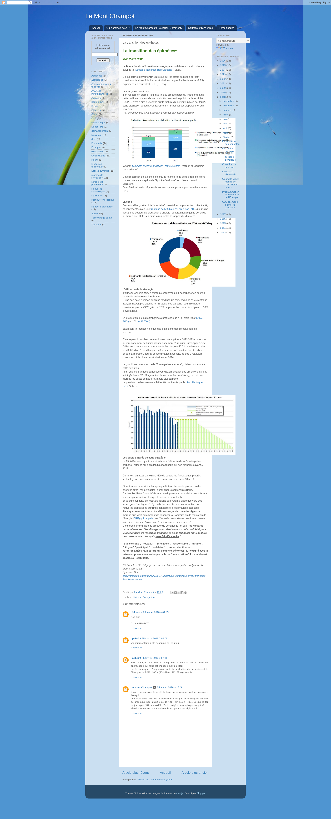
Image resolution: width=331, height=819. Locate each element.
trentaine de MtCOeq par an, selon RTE (173, 209)
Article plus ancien (195, 772)
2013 (223, 232)
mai (225, 123)
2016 (223, 219)
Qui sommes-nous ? (117, 27)
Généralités (97, 151)
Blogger (201, 793)
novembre (229, 105)
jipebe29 (136, 638)
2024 (223, 70)
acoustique (97, 80)
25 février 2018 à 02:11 (154, 658)
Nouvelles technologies (98, 190)
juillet (226, 114)
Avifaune (96, 98)
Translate (228, 48)
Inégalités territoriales (97, 165)
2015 (223, 223)
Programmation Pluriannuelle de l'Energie (230, 195)
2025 (223, 65)
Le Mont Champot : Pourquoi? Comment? (158, 27)
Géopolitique (98, 155)
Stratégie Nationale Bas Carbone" (154, 69)
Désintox (96, 135)
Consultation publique (229, 165)
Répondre (136, 628)
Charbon (96, 110)
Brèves (95, 106)
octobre (227, 110)
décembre (229, 101)
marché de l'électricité (97, 176)
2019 (223, 92)
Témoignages (226, 27)
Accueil (96, 27)
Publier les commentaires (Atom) (155, 779)
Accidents (96, 75)
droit (93, 139)
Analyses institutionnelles (99, 92)
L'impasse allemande (229, 173)
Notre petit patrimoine (97, 183)
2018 (223, 97)
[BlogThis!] (175, 592)
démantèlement (99, 131)
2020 (223, 88)
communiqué (98, 122)
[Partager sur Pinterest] (185, 592)
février (226, 137)
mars (226, 132)
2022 (223, 79)
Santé (94, 213)
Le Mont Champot (110, 15)
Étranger (96, 147)
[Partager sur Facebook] (182, 592)
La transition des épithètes (230, 142)
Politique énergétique (144, 597)
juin (225, 119)
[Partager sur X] (178, 592)
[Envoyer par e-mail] (172, 592)
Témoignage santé (101, 217)
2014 (223, 228)
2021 (223, 83)
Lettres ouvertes (100, 171)
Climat (94, 114)
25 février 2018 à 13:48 (170, 687)
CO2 (93, 118)
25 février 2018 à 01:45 (156, 612)
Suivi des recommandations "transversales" (156, 166)
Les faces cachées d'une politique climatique (229, 154)
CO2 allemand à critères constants (230, 205)
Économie (96, 143)
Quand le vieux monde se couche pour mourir (230, 183)
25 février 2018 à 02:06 (154, 638)
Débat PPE (97, 126)
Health (94, 160)
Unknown (136, 612)
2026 (223, 60)
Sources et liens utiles (200, 27)
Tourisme (96, 224)
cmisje (179, 793)
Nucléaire (96, 195)
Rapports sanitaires (102, 206)
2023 (223, 74)
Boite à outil (97, 102)
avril (225, 128)
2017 (223, 214)
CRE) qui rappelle (143, 518)
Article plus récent (135, 772)
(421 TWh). (144, 321)
